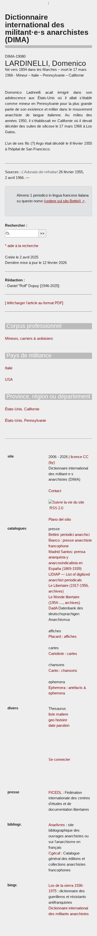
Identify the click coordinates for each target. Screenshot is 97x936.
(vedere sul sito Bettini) (62, 201)
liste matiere (58, 714)
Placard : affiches (62, 636)
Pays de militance (28, 355)
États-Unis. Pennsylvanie (25, 420)
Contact (54, 491)
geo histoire (57, 720)
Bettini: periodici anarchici (69, 534)
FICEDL (55, 792)
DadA (52, 608)
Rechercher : (16, 225)
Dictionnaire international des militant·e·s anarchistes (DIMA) (47, 28)
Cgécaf (54, 853)
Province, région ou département (47, 396)
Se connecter (59, 759)
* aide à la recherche (21, 246)
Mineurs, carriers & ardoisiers (29, 338)
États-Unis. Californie (22, 409)
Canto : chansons (62, 670)
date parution (58, 725)
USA (9, 379)
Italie (8, 368)
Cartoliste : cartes (62, 653)
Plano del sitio (59, 519)
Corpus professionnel (33, 326)
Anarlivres (56, 825)
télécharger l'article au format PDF (34, 303)
